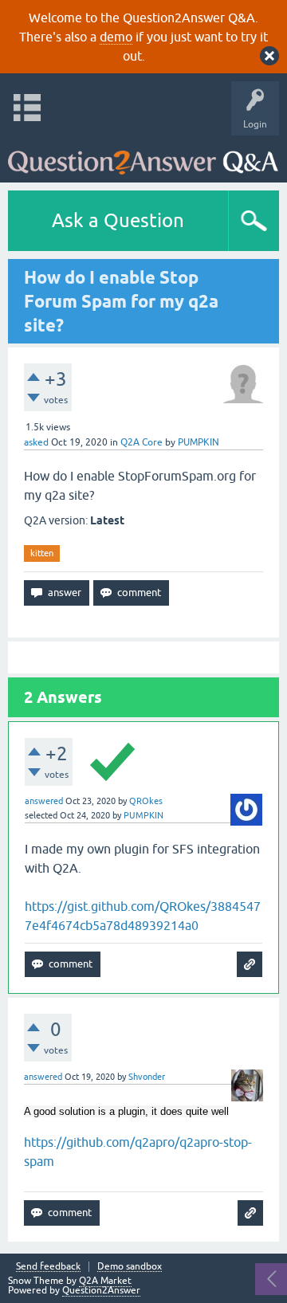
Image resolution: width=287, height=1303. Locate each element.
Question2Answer (101, 1290)
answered (44, 801)
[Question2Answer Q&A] (143, 155)
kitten (41, 553)
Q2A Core (141, 442)
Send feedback (48, 1267)
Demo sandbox (129, 1267)
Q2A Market (105, 1280)
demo (116, 36)
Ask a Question (118, 220)
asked (36, 442)
